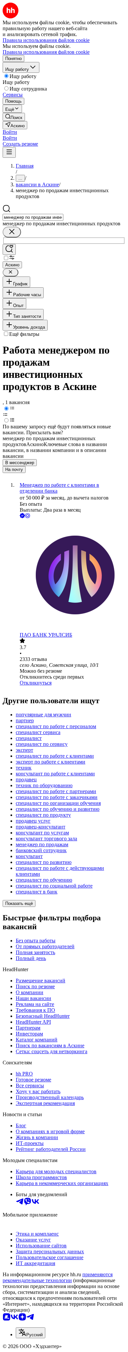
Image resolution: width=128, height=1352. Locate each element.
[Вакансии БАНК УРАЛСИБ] (70, 576)
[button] (10, 132)
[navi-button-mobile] (9, 152)
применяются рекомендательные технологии (58, 1277)
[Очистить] (12, 232)
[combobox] (33, 217)
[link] (14, 117)
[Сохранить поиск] (9, 249)
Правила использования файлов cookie (46, 52)
